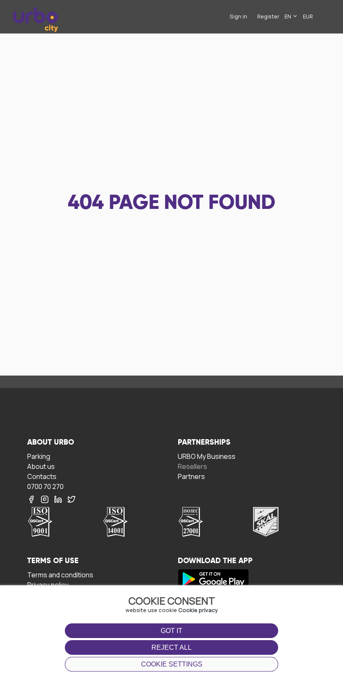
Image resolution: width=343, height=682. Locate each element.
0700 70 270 (45, 486)
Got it (171, 630)
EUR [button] (308, 16)
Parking (38, 456)
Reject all (171, 647)
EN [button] (288, 16)
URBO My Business (206, 456)
